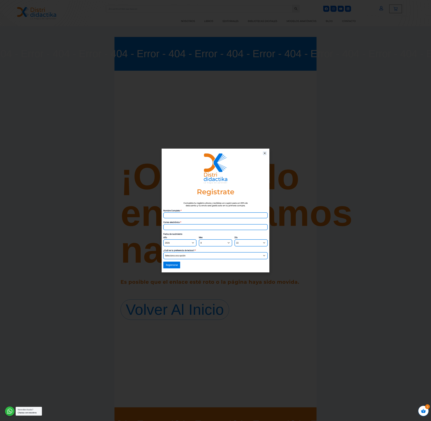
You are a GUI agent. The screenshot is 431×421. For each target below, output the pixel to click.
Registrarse (172, 265)
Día (236, 237)
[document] (215, 210)
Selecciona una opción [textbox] (175, 256)
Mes (201, 237)
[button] (264, 153)
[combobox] (179, 242)
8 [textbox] (201, 243)
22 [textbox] (237, 243)
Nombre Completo (172, 210)
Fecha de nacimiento (172, 234)
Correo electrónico (172, 222)
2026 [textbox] (167, 243)
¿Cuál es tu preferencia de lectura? (179, 250)
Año (165, 237)
